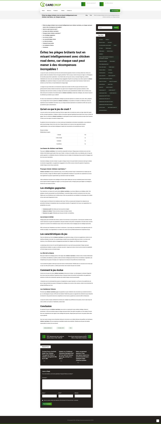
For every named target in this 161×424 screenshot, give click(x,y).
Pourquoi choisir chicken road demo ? (52, 33)
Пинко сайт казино (102, 67)
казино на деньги (109, 87)
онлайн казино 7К (102, 90)
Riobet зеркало (108, 48)
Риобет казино (111, 67)
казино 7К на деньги (113, 81)
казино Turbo (110, 84)
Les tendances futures (48, 45)
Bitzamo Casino (102, 42)
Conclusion (45, 47)
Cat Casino (110, 42)
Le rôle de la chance (47, 41)
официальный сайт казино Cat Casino (106, 101)
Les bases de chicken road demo (50, 31)
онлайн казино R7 (112, 90)
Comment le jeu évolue (48, 43)
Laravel (115, 45)
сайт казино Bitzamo (103, 110)
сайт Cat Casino (102, 107)
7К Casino (101, 39)
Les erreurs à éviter (47, 37)
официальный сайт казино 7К (104, 98)
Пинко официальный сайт (103, 64)
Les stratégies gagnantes (49, 35)
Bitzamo (107, 39)
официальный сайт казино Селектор (105, 104)
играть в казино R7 (111, 75)
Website (76, 393)
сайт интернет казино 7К (112, 107)
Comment (44, 377)
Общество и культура (103, 61)
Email (60, 393)
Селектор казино (102, 72)
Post (44, 360)
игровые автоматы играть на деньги (105, 78)
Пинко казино (112, 61)
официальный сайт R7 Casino (104, 95)
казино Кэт (101, 87)
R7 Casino (101, 48)
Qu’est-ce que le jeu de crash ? (50, 29)
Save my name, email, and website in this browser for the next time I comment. (61, 400)
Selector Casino (110, 51)
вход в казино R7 (102, 75)
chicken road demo (63, 100)
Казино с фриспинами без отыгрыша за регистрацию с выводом (106, 57)
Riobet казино (101, 51)
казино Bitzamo (102, 84)
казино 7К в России (102, 81)
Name (43, 393)
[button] (102, 10)
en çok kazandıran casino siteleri (105, 45)
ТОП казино (110, 72)
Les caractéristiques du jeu (49, 39)
